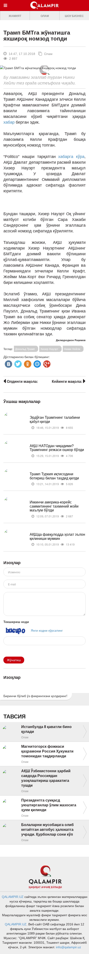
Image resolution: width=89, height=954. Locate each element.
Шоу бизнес (74, 16)
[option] (15, 15)
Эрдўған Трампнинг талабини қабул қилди (55, 419)
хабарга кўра (71, 156)
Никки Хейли (72, 349)
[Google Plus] (46, 363)
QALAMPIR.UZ (13, 897)
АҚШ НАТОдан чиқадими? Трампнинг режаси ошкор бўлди (57, 447)
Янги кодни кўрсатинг (47, 630)
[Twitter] (17, 363)
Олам (45, 16)
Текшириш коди (16, 621)
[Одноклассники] (27, 363)
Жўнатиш (14, 660)
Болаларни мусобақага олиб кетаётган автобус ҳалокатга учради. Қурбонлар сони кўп (47, 829)
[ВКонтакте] (8, 363)
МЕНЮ (6, 9)
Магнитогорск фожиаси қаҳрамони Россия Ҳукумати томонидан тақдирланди (47, 751)
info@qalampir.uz (68, 947)
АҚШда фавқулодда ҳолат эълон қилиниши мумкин (57, 536)
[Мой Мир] (36, 363)
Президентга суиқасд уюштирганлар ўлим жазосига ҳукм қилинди (48, 805)
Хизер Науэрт (49, 349)
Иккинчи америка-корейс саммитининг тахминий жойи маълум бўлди (54, 506)
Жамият (15, 16)
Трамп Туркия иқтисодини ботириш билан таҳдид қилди (54, 476)
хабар (9, 122)
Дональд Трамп (25, 349)
